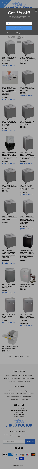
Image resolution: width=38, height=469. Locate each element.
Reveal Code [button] (19, 28)
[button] (36, 10)
